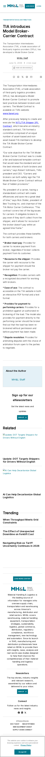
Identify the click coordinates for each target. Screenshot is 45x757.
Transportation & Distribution (17, 20)
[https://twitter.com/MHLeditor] (25, 712)
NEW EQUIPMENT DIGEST (22, 727)
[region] (22, 746)
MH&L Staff (22, 58)
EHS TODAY (14, 724)
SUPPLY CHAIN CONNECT (22, 730)
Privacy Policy (26, 745)
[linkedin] (18, 77)
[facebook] (14, 77)
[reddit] (27, 77)
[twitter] (22, 77)
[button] (4, 6)
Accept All (22, 752)
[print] (41, 77)
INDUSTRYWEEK (28, 724)
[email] (31, 77)
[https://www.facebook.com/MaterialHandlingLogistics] (19, 712)
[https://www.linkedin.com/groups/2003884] (22, 712)
